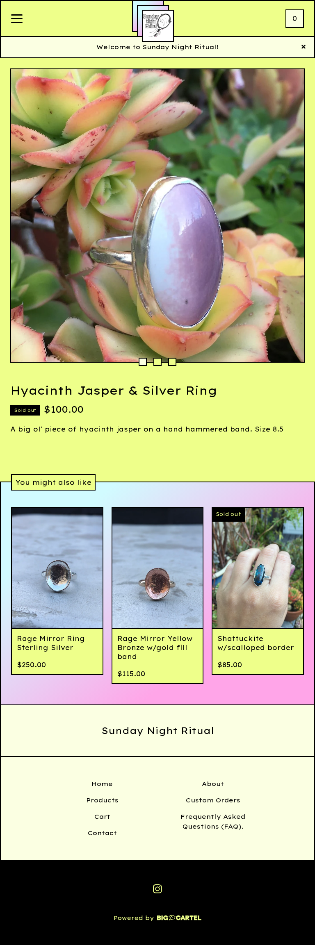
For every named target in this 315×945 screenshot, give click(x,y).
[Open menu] (17, 19)
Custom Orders (213, 800)
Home (102, 784)
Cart (102, 816)
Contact (102, 833)
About (213, 784)
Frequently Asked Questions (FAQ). (212, 821)
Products (102, 800)
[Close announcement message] (303, 47)
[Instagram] (157, 888)
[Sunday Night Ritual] (158, 26)
